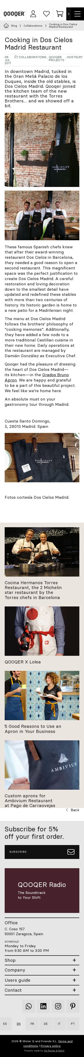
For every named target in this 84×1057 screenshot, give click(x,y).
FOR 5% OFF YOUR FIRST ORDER (44, 3)
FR (32, 1023)
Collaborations (32, 57)
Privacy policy (51, 1046)
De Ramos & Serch (54, 1050)
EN (19, 1023)
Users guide (17, 980)
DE (46, 1023)
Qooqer (15, 14)
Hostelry (75, 57)
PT (73, 1023)
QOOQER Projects (56, 59)
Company (15, 970)
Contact (13, 990)
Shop (10, 960)
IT (59, 1023)
